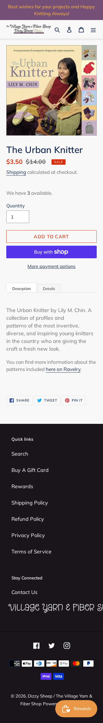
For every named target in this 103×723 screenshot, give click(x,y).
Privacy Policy (28, 535)
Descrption (21, 288)
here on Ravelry (63, 369)
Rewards (22, 486)
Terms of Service (31, 551)
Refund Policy (27, 519)
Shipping (16, 172)
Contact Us (24, 592)
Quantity (15, 205)
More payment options (51, 266)
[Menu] (93, 29)
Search (19, 453)
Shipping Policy (29, 502)
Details (49, 288)
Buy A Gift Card (30, 470)
